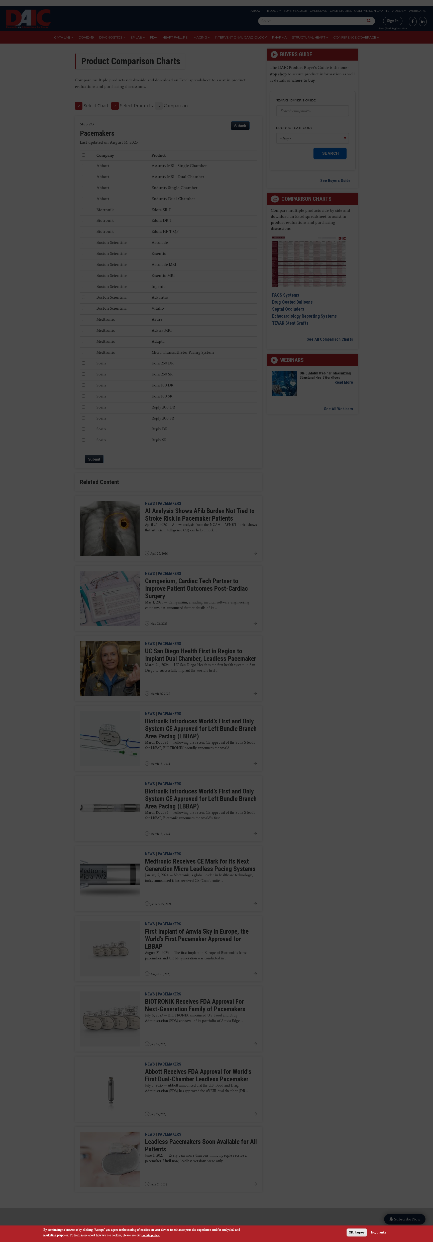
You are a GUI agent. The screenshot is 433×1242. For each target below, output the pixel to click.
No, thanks (378, 1232)
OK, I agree (357, 1232)
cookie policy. (151, 1235)
